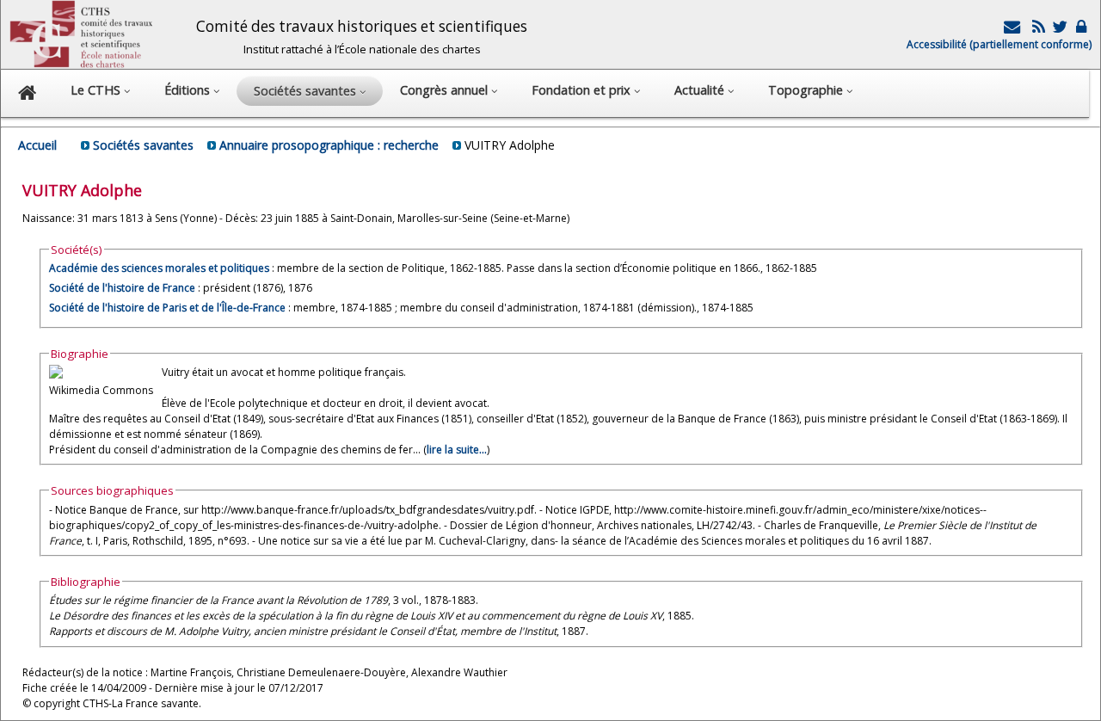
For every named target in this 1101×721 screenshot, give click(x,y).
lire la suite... (457, 449)
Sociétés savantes (143, 145)
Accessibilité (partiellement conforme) (999, 44)
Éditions (188, 90)
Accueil (37, 145)
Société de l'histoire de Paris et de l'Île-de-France (167, 307)
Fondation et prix (583, 90)
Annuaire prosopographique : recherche (329, 145)
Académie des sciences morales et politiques (159, 268)
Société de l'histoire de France (122, 287)
